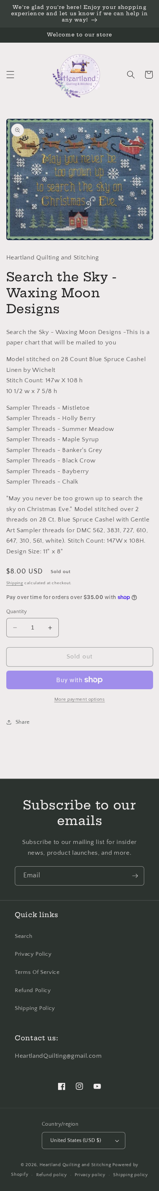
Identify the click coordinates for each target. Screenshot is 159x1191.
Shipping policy (130, 1174)
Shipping (14, 583)
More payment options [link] (79, 699)
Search (24, 936)
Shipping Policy (35, 1008)
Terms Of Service (37, 972)
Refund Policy (33, 990)
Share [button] (23, 722)
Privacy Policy (33, 954)
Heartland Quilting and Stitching (75, 1164)
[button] (10, 75)
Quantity (16, 612)
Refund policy (51, 1174)
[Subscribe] (135, 876)
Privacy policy (90, 1174)
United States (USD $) (75, 1140)
